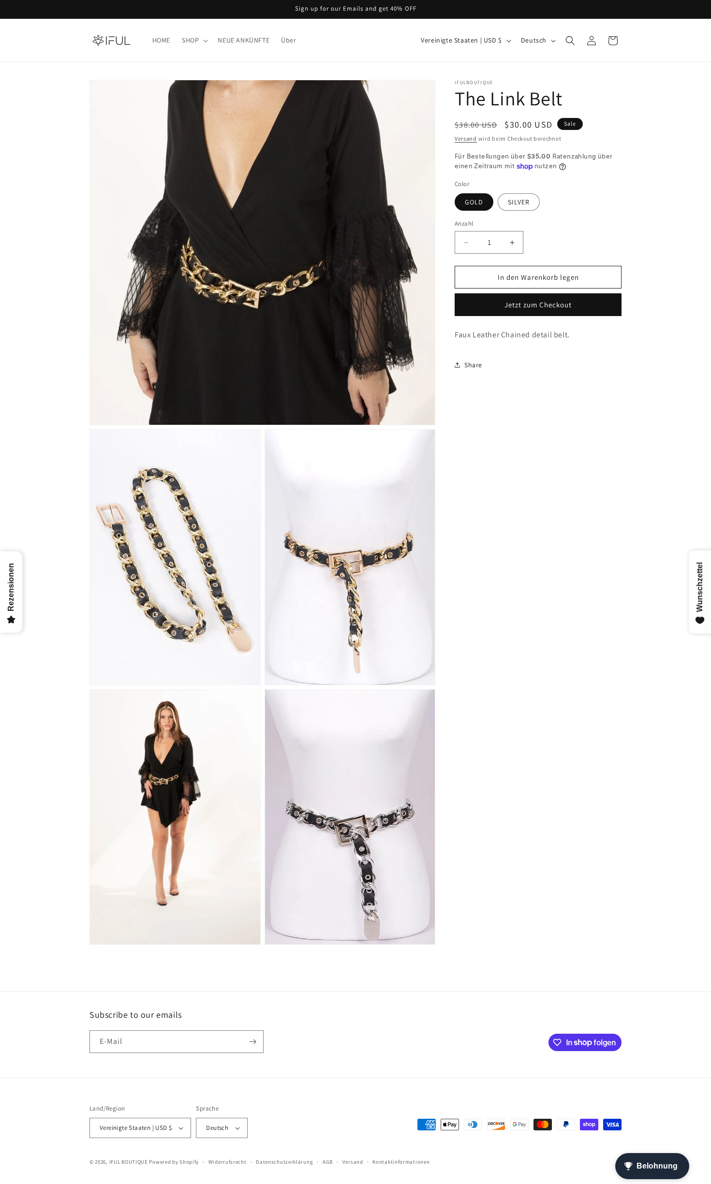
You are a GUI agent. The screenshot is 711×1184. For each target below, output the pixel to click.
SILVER (519, 202)
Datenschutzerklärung (284, 1161)
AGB (328, 1161)
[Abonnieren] (252, 1041)
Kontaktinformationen (401, 1161)
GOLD (474, 202)
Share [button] (473, 364)
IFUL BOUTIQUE (128, 1161)
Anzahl (464, 223)
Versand (466, 138)
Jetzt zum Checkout (538, 304)
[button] (194, 40)
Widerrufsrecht (227, 1161)
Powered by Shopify (174, 1161)
